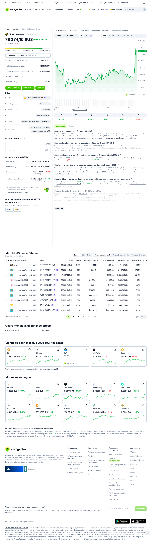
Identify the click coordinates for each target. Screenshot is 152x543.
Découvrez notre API (80, 110)
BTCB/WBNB (45, 275)
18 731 (14, 3)
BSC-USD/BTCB (46, 270)
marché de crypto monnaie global (69, 184)
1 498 (36, 3)
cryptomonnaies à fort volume (65, 150)
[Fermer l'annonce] (86, 350)
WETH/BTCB (45, 295)
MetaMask (83, 194)
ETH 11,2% (111, 3)
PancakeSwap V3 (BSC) (111, 138)
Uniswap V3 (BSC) (128, 138)
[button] (43, 103)
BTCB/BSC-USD (46, 265)
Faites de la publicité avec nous (17, 192)
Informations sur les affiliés (14, 256)
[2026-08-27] (137, 35)
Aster (79, 136)
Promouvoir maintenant (47, 369)
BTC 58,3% (103, 3)
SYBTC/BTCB (45, 300)
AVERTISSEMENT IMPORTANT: (16, 528)
